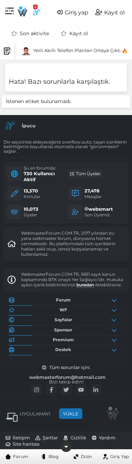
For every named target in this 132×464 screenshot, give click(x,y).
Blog (54, 456)
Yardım (107, 437)
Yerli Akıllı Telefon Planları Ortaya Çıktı (76, 50)
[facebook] (51, 389)
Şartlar (50, 437)
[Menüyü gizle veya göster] (66, 446)
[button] (9, 12)
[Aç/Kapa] (115, 300)
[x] (66, 389)
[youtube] (81, 389)
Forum (21, 456)
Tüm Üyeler (88, 173)
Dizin (86, 456)
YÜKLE (70, 414)
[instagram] (36, 389)
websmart (100, 209)
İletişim (21, 437)
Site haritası (26, 444)
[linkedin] (95, 389)
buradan (85, 284)
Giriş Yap (119, 456)
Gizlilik (78, 437)
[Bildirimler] (37, 12)
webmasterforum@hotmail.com (67, 377)
